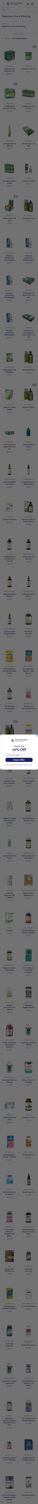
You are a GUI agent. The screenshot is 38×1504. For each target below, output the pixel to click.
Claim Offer (19, 760)
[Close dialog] (37, 736)
